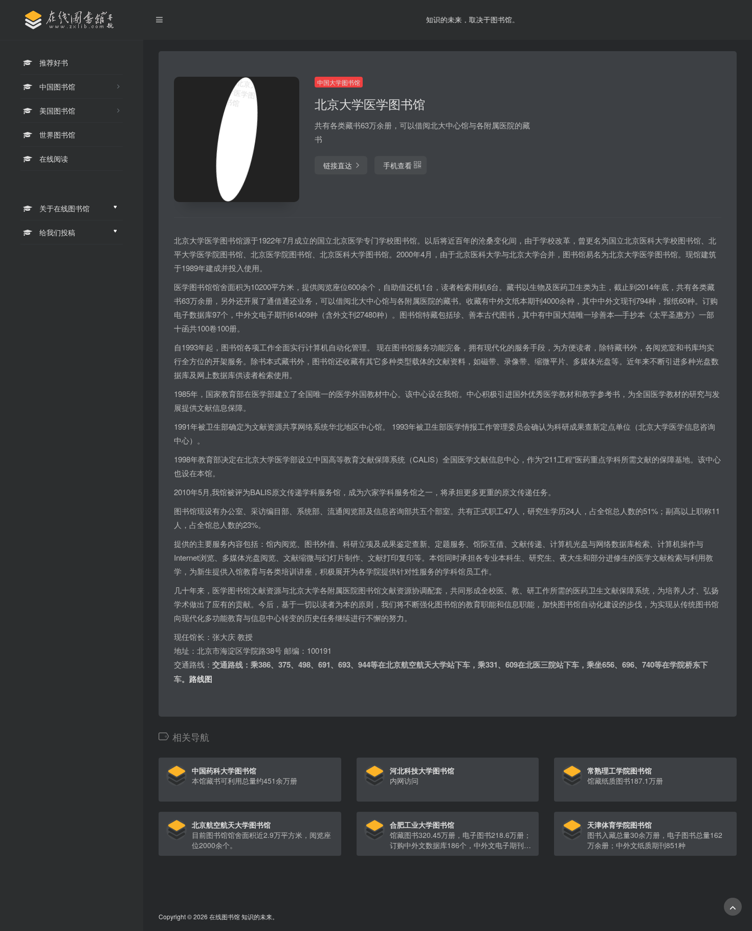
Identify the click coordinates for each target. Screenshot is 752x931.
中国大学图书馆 (338, 82)
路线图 (200, 678)
